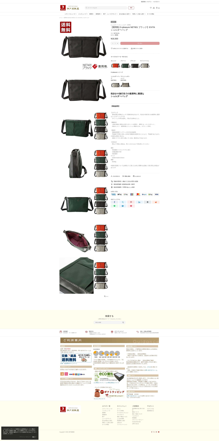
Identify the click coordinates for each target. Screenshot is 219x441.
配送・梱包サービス (122, 416)
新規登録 (143, 1)
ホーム (60, 17)
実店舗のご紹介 (121, 420)
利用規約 (134, 417)
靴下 (103, 416)
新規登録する (150, 410)
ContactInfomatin (136, 421)
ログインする (150, 408)
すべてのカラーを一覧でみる (119, 56)
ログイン (149, 1)
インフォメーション (122, 424)
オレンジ (113, 60)
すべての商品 (105, 424)
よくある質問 (120, 418)
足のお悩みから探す (107, 420)
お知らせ (119, 422)
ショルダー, (124, 25)
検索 (131, 7)
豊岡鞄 (129, 25)
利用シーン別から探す (107, 422)
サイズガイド (120, 414)
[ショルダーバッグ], (116, 25)
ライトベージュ (144, 60)
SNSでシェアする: (115, 199)
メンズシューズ (106, 410)
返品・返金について (137, 414)
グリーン (123, 60)
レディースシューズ (107, 408)
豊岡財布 (104, 414)
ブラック (133, 60)
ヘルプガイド (156, 1)
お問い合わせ (135, 423)
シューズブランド (106, 418)
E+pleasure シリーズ (117, 72)
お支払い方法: (114, 191)
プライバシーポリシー (137, 419)
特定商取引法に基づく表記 (138, 409)
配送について (135, 412)
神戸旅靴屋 (70, 8)
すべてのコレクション (122, 412)
